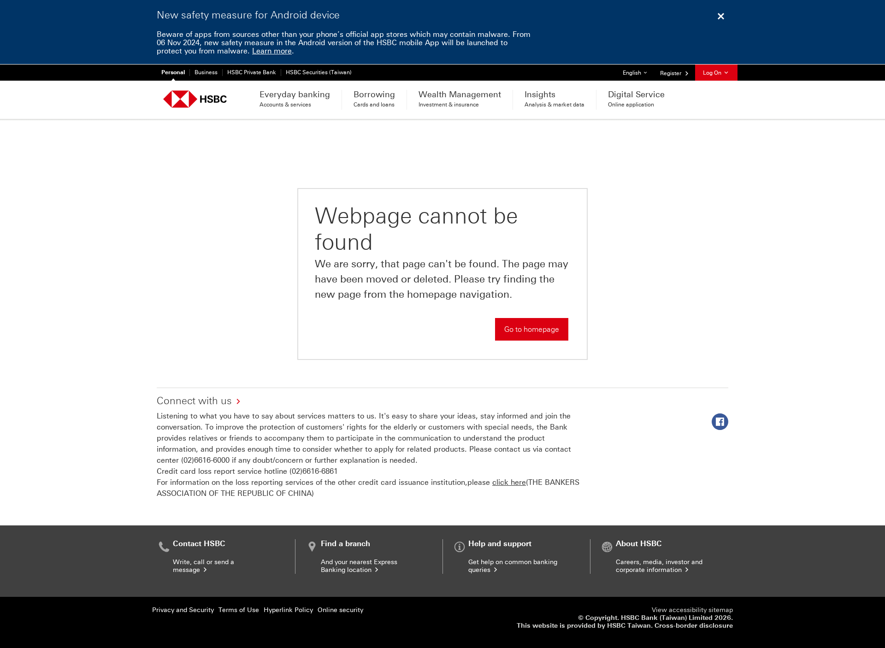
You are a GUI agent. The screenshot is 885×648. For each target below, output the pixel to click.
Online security (340, 610)
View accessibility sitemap (692, 610)
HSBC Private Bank (251, 72)
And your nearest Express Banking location (359, 566)
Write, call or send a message (203, 566)
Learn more (272, 51)
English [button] (638, 72)
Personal (173, 72)
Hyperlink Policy (288, 610)
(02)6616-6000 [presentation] (205, 460)
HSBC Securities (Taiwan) (319, 72)
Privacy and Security (183, 610)
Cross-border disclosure (694, 626)
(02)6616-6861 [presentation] (313, 471)
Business (206, 72)
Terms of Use (238, 610)
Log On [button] (713, 73)
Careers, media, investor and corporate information (659, 566)
